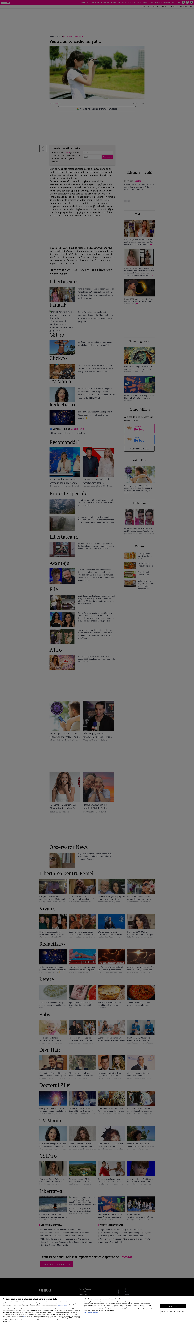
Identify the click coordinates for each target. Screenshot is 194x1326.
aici (24, 1316)
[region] (97, 1311)
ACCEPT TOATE (173, 1306)
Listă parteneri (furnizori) (91, 1312)
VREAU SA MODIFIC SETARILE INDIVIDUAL (173, 1312)
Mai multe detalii (62, 1306)
